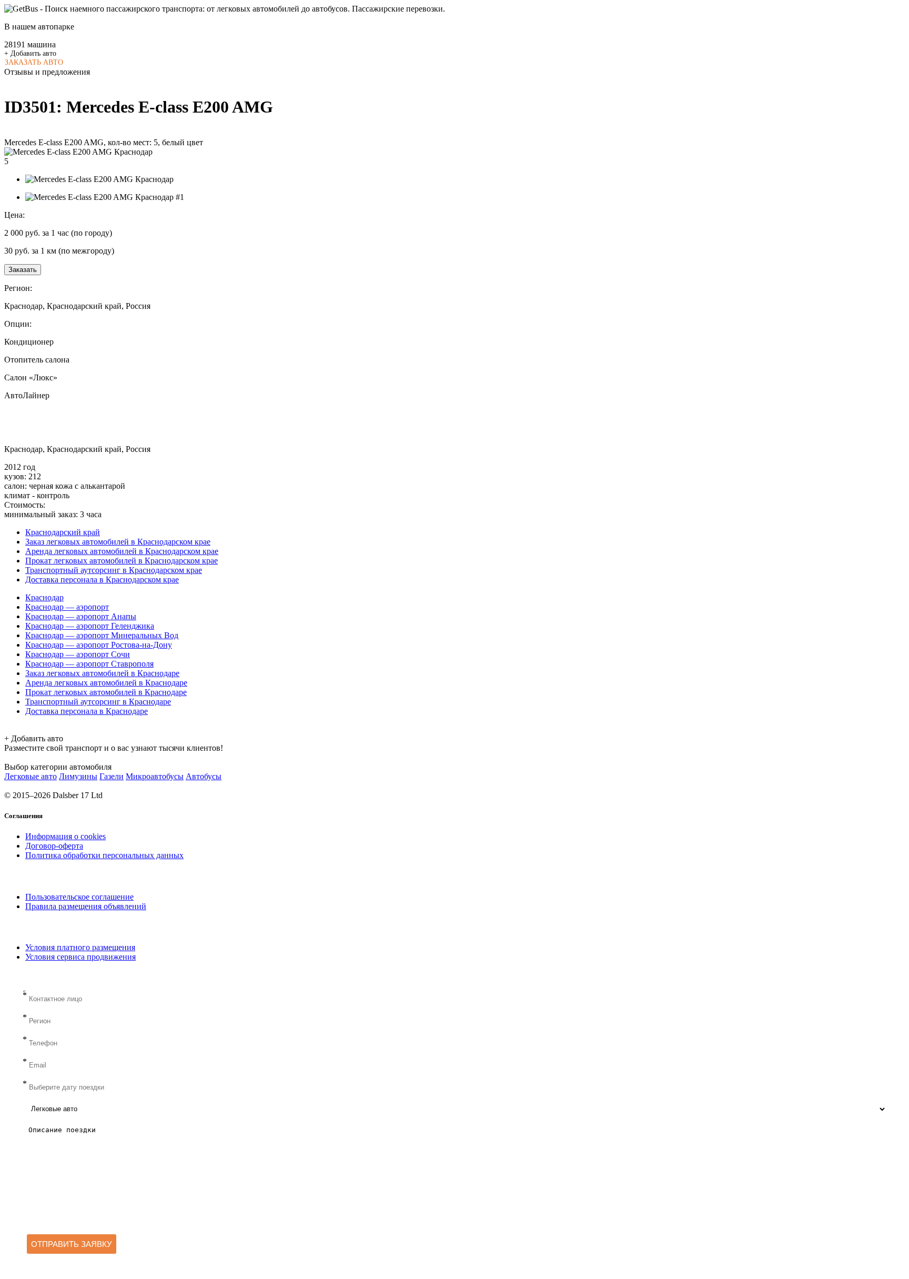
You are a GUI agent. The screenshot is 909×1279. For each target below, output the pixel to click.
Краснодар (44, 597)
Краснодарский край (62, 532)
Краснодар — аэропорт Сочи (77, 654)
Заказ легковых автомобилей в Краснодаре (102, 673)
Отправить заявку (71, 1244)
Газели (111, 776)
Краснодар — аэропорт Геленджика (89, 625)
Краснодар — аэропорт (67, 606)
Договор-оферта (54, 845)
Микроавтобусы (155, 776)
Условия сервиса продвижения (80, 956)
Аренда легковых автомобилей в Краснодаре (106, 682)
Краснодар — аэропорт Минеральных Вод (101, 635)
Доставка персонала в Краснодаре (86, 711)
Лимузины (78, 776)
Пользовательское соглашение (79, 896)
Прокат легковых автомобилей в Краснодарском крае (121, 560)
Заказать (22, 270)
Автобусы (203, 776)
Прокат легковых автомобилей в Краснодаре (106, 692)
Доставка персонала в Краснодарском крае (102, 579)
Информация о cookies (65, 836)
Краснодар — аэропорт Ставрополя (89, 663)
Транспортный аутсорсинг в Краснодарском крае (113, 570)
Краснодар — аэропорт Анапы (80, 616)
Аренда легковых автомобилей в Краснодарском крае (121, 551)
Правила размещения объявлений (85, 906)
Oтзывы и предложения (47, 71)
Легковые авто (30, 776)
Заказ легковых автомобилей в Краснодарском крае (117, 541)
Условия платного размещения (80, 947)
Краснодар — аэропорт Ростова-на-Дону (98, 644)
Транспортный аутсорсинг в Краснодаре (98, 701)
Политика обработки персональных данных (104, 855)
